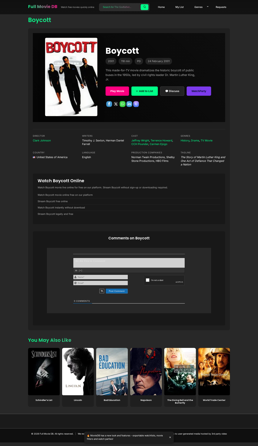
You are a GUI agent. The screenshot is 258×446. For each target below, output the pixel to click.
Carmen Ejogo (158, 144)
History (185, 140)
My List (179, 7)
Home (161, 7)
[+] (80, 270)
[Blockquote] (76, 270)
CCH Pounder (139, 144)
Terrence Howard (161, 140)
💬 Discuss (172, 91)
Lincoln (78, 400)
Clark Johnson (42, 140)
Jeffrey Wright (140, 140)
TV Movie (206, 140)
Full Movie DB (42, 7)
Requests (221, 7)
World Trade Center (214, 400)
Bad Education (112, 400)
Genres (198, 7)
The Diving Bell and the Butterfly (180, 401)
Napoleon (146, 400)
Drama (195, 140)
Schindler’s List (44, 400)
